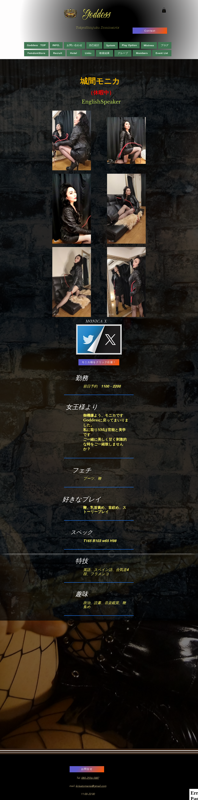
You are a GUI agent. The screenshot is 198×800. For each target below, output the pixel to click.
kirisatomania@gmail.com (91, 785)
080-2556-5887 (90, 777)
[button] (164, 10)
